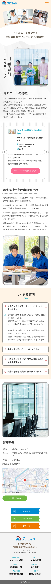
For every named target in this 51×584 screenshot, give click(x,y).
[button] (46, 152)
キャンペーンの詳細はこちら (25, 171)
